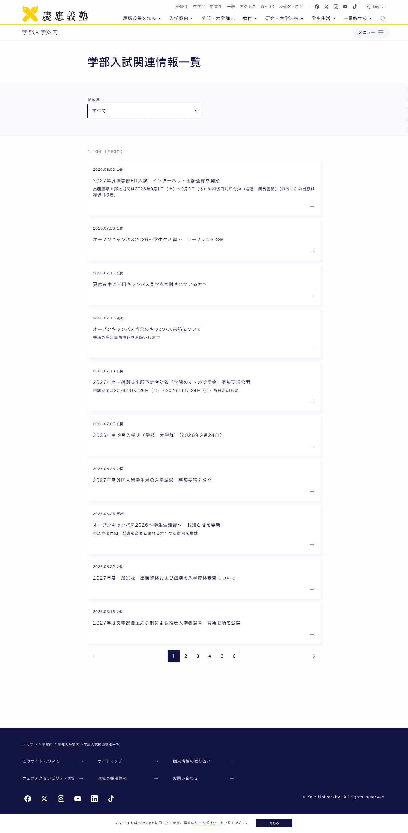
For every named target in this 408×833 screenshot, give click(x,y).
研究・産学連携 (282, 18)
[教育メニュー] (256, 18)
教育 (248, 18)
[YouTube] (345, 6)
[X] (326, 6)
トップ (28, 744)
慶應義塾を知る (140, 18)
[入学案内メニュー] (191, 18)
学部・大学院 (215, 18)
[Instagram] (335, 6)
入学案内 (178, 18)
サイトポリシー (207, 822)
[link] (94, 656)
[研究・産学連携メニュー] (302, 18)
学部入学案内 (68, 744)
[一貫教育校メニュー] (370, 18)
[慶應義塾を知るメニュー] (160, 18)
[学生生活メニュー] (334, 18)
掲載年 (93, 100)
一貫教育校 (355, 18)
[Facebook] (317, 6)
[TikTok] (354, 6)
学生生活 (321, 18)
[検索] (383, 18)
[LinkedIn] (94, 798)
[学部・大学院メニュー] (233, 18)
